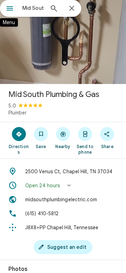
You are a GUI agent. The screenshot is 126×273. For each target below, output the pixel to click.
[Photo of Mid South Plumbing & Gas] (63, 42)
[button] (63, 185)
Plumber (17, 113)
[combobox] (33, 8)
